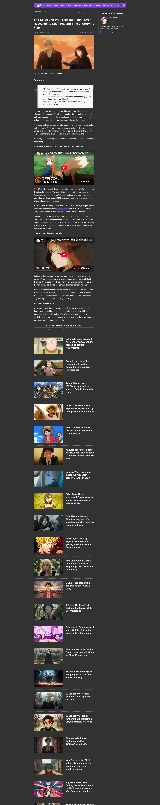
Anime (49, 5)
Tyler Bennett (90, 32)
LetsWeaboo (37, 11)
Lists (62, 5)
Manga (56, 5)
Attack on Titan (107, 5)
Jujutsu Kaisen (88, 5)
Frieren (69, 5)
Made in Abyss (62, 209)
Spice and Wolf (53, 89)
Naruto (98, 5)
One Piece (77, 5)
